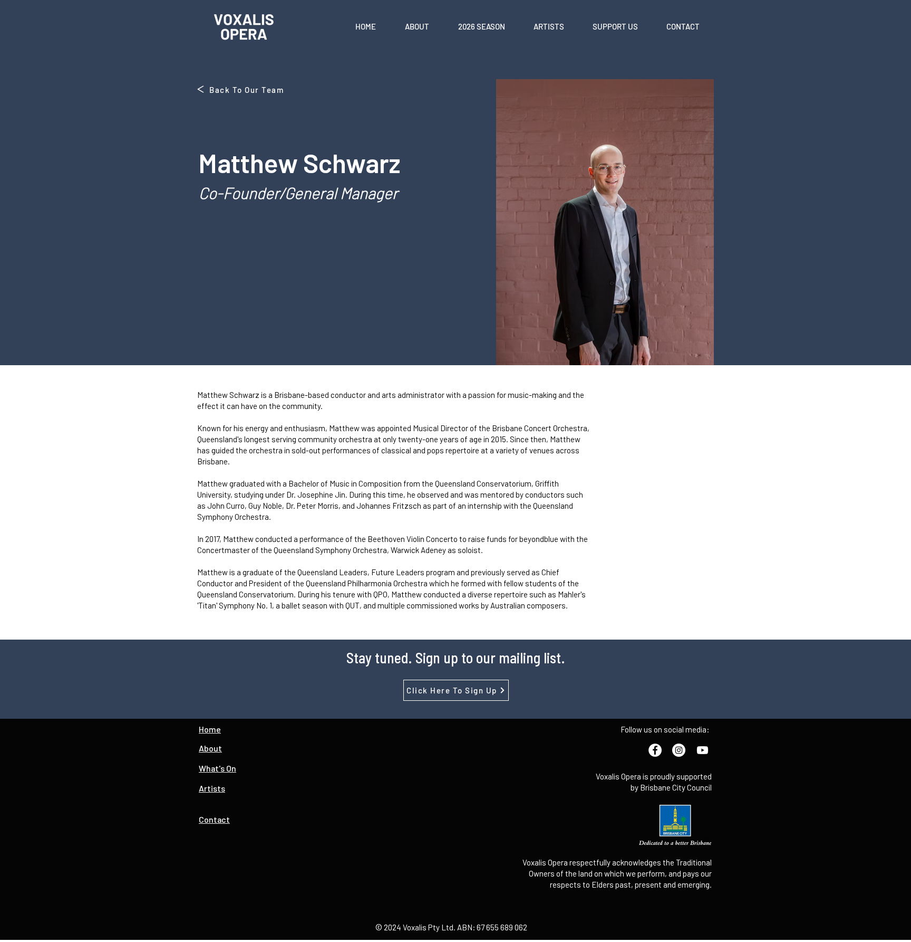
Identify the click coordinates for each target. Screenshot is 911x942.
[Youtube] (702, 750)
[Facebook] (655, 750)
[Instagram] (678, 750)
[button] (416, 26)
